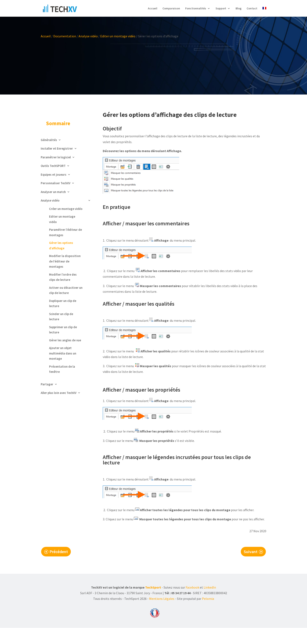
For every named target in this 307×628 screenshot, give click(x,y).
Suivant (251, 551)
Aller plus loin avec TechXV (58, 393)
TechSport (153, 587)
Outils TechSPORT (53, 166)
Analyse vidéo (88, 36)
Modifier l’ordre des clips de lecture (63, 277)
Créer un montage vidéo (65, 209)
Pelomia (208, 598)
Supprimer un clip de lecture (63, 329)
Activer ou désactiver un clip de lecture (65, 290)
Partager (47, 384)
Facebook (192, 587)
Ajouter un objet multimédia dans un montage (62, 353)
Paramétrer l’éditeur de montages (65, 232)
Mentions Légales (161, 598)
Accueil (152, 8)
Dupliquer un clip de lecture (62, 303)
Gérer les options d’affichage (61, 245)
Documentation (64, 36)
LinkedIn (210, 587)
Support (221, 8)
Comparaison (171, 8)
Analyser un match (53, 192)
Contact (252, 8)
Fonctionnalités (195, 8)
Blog (238, 8)
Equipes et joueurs (53, 175)
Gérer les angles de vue (65, 340)
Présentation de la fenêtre (62, 369)
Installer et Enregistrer (57, 148)
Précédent (58, 551)
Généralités (49, 140)
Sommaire (58, 123)
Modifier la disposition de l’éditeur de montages (65, 261)
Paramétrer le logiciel (56, 157)
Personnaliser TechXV (55, 183)
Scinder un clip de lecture (61, 316)
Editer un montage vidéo (117, 36)
